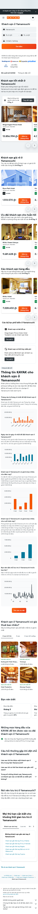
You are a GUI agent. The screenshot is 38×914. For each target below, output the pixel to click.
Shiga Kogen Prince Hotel (12, 125)
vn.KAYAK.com (8, 875)
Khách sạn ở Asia (27, 875)
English (20, 13)
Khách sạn (17, 875)
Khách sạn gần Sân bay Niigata (15, 846)
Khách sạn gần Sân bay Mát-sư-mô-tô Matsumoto (17, 850)
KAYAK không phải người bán (13, 900)
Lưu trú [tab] (23, 826)
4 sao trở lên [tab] (7, 636)
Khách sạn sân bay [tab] (10, 826)
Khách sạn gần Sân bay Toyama (15, 854)
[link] (9, 339)
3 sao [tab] (18, 636)
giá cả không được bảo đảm (10, 894)
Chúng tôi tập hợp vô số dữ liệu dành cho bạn (18, 904)
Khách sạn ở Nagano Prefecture (25, 877)
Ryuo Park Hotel (9, 188)
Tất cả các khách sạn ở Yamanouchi (13, 867)
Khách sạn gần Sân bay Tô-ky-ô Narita (17, 841)
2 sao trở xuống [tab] (30, 636)
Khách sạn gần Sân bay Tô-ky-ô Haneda (18, 844)
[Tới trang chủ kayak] (13, 17)
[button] (36, 11)
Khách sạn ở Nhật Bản (8, 877)
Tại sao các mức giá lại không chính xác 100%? (17, 908)
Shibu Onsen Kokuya (10, 242)
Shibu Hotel (7, 296)
